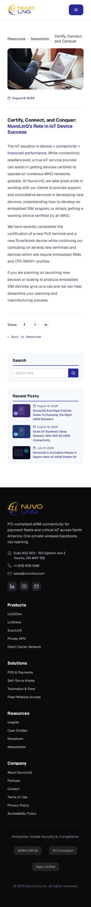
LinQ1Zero (14, 614)
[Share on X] (35, 324)
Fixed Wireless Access (24, 697)
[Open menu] (76, 9)
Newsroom (40, 38)
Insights (13, 722)
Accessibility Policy (21, 813)
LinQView (14, 622)
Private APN (16, 638)
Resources (16, 38)
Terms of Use (17, 797)
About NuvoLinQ (19, 772)
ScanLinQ (14, 630)
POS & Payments (20, 672)
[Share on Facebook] (24, 324)
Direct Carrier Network (24, 647)
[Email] (36, 586)
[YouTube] (24, 586)
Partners (13, 781)
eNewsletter (16, 747)
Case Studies (17, 730)
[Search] (73, 373)
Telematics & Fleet (21, 689)
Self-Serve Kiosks (21, 680)
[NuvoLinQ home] (21, 10)
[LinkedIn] (45, 324)
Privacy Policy (18, 805)
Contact (13, 789)
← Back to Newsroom (24, 337)
